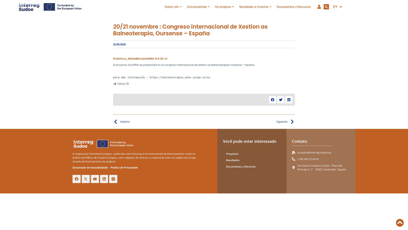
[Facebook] (77, 179)
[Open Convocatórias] (209, 6)
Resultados (233, 160)
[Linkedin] (104, 179)
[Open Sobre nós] (181, 6)
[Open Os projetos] (233, 6)
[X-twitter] (86, 179)
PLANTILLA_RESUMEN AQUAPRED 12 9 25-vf (140, 59)
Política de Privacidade (124, 167)
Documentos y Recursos (241, 166)
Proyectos (232, 154)
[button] (326, 6)
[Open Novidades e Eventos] (270, 6)
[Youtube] (95, 179)
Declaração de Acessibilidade (90, 167)
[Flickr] (113, 179)
